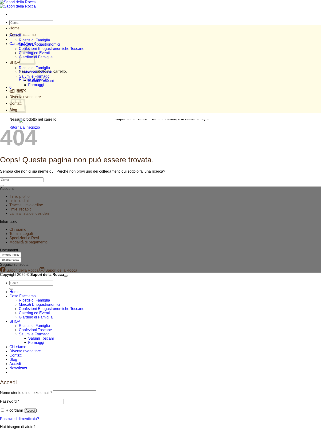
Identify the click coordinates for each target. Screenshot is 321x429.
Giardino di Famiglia (36, 57)
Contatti (15, 355)
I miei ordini (19, 201)
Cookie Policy (10, 260)
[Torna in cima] (66, 276)
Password (9, 401)
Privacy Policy (10, 254)
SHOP (14, 62)
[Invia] (2, 185)
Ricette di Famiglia (34, 40)
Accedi (30, 410)
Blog (13, 359)
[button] (18, 368)
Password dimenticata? (19, 419)
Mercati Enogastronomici (39, 44)
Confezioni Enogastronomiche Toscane (51, 49)
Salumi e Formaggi (35, 76)
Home (14, 28)
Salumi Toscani (41, 81)
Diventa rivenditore (25, 351)
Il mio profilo (19, 197)
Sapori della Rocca (22, 270)
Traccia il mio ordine (26, 205)
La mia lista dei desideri (29, 213)
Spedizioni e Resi (24, 238)
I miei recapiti (20, 209)
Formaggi (36, 85)
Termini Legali (21, 234)
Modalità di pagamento (28, 242)
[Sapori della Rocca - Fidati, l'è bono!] (18, 4)
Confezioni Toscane (35, 72)
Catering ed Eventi (34, 313)
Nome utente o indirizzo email (26, 393)
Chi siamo (17, 90)
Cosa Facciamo (22, 35)
